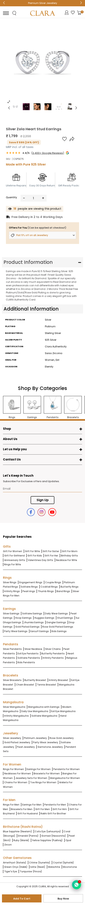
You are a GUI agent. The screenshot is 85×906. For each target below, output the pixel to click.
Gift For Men (42, 809)
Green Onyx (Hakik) (15, 867)
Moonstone (70, 867)
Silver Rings (9, 582)
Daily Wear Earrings (56, 613)
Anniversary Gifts (14, 560)
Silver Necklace (33, 649)
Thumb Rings (46, 591)
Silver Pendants (12, 649)
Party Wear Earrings (15, 631)
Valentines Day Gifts (40, 560)
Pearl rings (29, 591)
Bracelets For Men (21, 809)
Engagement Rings (30, 582)
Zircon (8, 844)
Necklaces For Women (17, 773)
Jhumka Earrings (34, 622)
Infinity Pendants (53, 658)
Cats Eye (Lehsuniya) (48, 831)
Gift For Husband (27, 813)
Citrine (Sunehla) (39, 862)
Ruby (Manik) (21, 840)
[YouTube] (52, 512)
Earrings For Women (39, 769)
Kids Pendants (26, 662)
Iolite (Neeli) (37, 867)
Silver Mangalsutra (14, 707)
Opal (68, 840)
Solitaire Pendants (29, 658)
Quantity (11, 197)
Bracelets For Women (47, 773)
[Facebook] (31, 512)
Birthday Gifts (69, 555)
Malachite (54, 867)
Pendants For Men (55, 804)
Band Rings (63, 591)
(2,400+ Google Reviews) (47, 153)
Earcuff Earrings (39, 631)
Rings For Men (11, 804)
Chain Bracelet (25, 684)
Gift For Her (51, 555)
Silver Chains (53, 649)
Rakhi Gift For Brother (53, 813)
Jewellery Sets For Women (31, 778)
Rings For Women (13, 769)
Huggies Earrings (44, 618)
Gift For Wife (32, 551)
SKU (8, 159)
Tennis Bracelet (46, 684)
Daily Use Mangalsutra (34, 711)
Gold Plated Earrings (27, 626)
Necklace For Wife (66, 560)
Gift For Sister (51, 551)
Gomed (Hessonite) (53, 835)
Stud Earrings (65, 618)
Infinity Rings (12, 591)
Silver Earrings (11, 613)
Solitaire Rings (29, 586)
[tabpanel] (42, 63)
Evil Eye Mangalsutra (63, 711)
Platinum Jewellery (35, 738)
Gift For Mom (69, 551)
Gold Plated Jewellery (17, 742)
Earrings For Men (32, 804)
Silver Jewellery (12, 738)
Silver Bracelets (12, 680)
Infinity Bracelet (58, 680)
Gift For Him (60, 809)
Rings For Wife (12, 564)
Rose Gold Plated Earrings (57, 626)
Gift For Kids (34, 555)
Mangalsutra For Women (65, 778)
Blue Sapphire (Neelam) (17, 831)
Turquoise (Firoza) (31, 871)
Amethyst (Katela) (14, 862)
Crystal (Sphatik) (63, 862)
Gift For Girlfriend (14, 555)
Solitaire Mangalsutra (44, 715)
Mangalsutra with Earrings (44, 707)
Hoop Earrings (23, 618)
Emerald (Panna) (28, 835)
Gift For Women (12, 551)
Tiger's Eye (10, 871)
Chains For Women (15, 782)
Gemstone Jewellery (50, 747)
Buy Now (63, 898)
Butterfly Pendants (53, 653)
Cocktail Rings (49, 586)
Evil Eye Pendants (28, 653)
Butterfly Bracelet (35, 680)
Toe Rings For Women (43, 782)
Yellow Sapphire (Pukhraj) (47, 840)
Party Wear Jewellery (45, 742)
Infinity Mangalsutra (16, 715)
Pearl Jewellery (26, 747)
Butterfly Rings (69, 586)
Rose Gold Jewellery (62, 738)
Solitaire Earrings (32, 613)
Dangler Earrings (56, 622)
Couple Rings (53, 582)
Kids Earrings (59, 631)
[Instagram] (41, 512)
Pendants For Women (66, 769)
